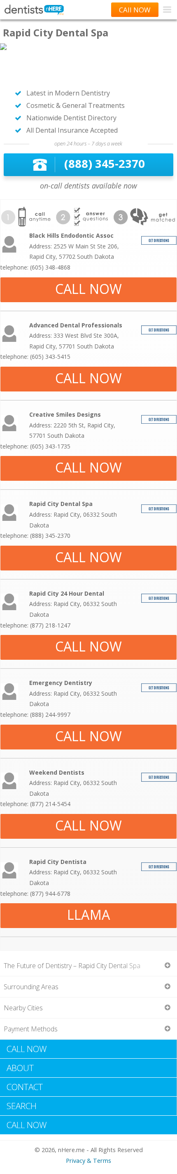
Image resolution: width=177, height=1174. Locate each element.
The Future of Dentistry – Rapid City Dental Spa (72, 965)
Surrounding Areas (31, 986)
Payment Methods (31, 1028)
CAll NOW (135, 9)
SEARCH (22, 1106)
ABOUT (20, 1068)
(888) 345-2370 (104, 163)
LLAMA (88, 914)
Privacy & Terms (88, 1160)
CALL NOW (88, 289)
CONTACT (25, 1087)
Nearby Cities (23, 1007)
